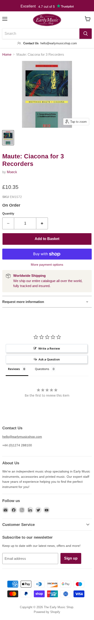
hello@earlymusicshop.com (22, 436)
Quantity (8, 213)
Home (6, 54)
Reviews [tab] (14, 369)
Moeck (12, 172)
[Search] (85, 33)
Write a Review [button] (49, 348)
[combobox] (40, 33)
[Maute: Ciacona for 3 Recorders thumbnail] (8, 137)
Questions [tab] (42, 369)
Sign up (71, 558)
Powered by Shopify (47, 612)
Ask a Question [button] (49, 359)
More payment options (47, 264)
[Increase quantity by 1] (42, 223)
